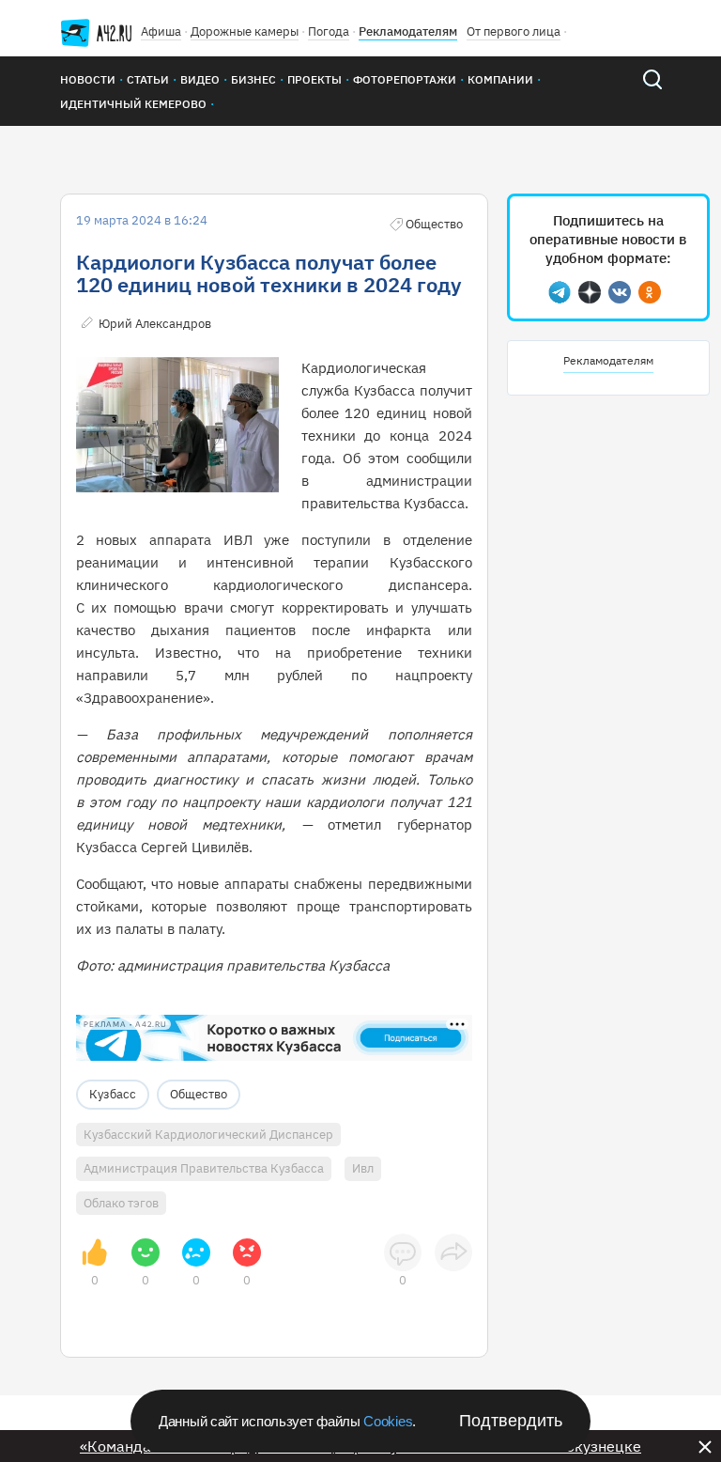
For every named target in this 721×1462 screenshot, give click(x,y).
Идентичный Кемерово (133, 104)
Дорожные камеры (245, 31)
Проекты (314, 79)
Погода (328, 31)
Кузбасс (112, 1094)
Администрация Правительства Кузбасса (204, 1168)
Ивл (363, 1168)
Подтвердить (510, 1420)
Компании (500, 79)
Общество (198, 1094)
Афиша (161, 31)
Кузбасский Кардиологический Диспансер (208, 1135)
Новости (87, 79)
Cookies (387, 1421)
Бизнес (253, 79)
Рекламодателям (408, 31)
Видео (200, 79)
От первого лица (513, 31)
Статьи (148, 79)
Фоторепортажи (404, 79)
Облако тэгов (121, 1203)
